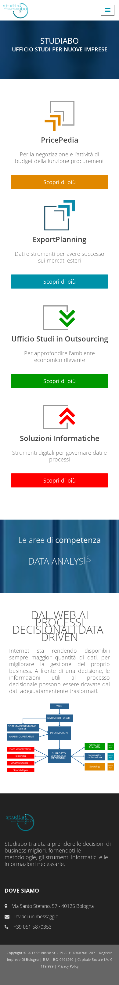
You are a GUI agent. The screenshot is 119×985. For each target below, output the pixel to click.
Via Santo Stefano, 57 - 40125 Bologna (52, 906)
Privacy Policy (68, 966)
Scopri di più (59, 182)
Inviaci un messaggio (35, 916)
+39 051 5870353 (32, 926)
